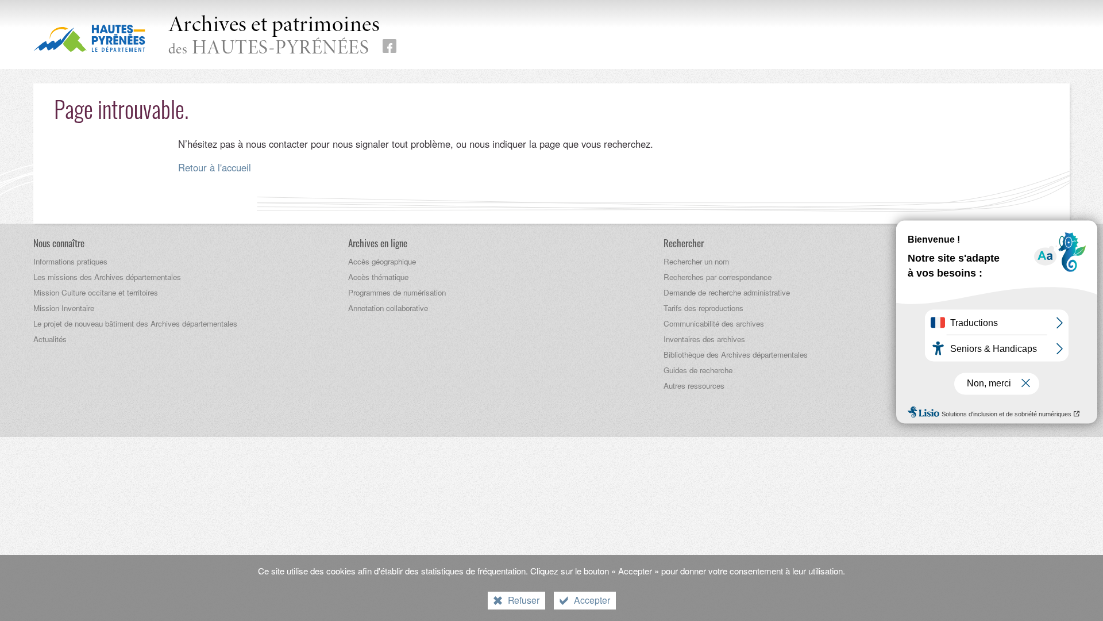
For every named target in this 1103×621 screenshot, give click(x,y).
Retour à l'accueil (214, 167)
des (274, 36)
